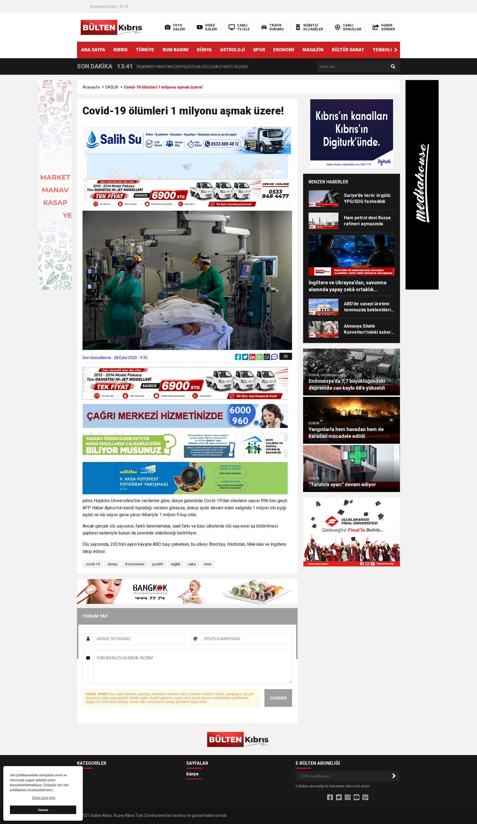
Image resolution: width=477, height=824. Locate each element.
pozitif (157, 564)
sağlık (175, 564)
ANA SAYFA (93, 49)
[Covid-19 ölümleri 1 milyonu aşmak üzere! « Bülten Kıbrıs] (112, 27)
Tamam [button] (43, 810)
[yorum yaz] (274, 358)
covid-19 (93, 564)
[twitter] (245, 358)
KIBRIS (120, 49)
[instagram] (348, 797)
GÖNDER (278, 698)
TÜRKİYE (145, 49)
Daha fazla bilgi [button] (43, 798)
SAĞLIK (111, 87)
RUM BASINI (176, 49)
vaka (192, 564)
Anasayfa (91, 87)
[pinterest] (260, 358)
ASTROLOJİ (232, 49)
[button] (396, 50)
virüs (207, 564)
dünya (112, 564)
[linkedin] (252, 358)
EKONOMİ (283, 49)
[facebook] (238, 358)
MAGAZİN (313, 49)
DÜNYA (204, 49)
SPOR (259, 49)
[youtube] (356, 797)
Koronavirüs (134, 564)
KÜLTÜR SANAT (348, 49)
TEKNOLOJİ (385, 49)
